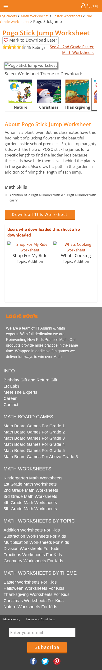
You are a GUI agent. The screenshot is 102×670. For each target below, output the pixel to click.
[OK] (4, 47)
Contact (11, 404)
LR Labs (11, 386)
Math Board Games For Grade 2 (34, 432)
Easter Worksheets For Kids (30, 582)
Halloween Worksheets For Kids (34, 588)
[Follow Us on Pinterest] (56, 660)
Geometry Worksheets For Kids (33, 560)
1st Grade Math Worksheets (30, 484)
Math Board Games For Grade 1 (34, 426)
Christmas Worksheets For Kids (34, 600)
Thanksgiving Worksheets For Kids (37, 594)
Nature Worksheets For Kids (30, 606)
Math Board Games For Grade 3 (34, 438)
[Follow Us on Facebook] (33, 660)
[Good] (7, 47)
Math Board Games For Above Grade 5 (41, 456)
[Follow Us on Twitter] (45, 660)
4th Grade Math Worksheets (30, 502)
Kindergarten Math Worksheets (33, 478)
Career (10, 398)
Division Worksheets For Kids (31, 548)
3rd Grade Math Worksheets (30, 496)
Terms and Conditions (40, 619)
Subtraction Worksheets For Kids (35, 536)
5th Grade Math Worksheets (30, 508)
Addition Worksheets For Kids (32, 530)
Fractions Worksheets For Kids (33, 554)
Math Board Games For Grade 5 (34, 450)
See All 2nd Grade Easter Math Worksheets (72, 49)
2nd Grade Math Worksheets (31, 490)
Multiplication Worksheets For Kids (36, 542)
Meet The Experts (20, 392)
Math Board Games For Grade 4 (34, 444)
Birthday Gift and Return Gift (30, 380)
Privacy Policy (11, 619)
